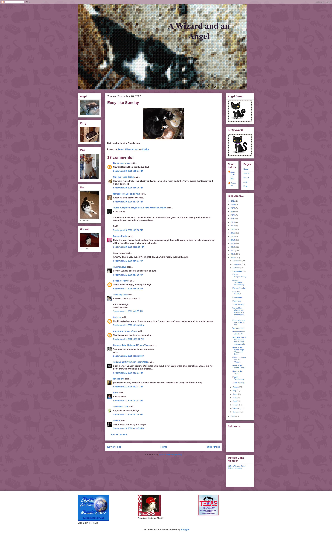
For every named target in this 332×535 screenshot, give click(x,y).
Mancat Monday (239, 288)
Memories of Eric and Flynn (126, 194)
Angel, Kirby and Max (233, 175)
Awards (246, 173)
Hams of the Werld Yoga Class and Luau (238, 350)
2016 (233, 233)
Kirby (245, 186)
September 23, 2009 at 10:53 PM (128, 428)
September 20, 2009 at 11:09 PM (128, 247)
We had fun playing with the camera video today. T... (238, 312)
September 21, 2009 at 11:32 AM (128, 339)
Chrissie (117, 317)
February (237, 408)
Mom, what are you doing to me (238, 322)
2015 (233, 236)
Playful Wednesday (238, 378)
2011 (233, 250)
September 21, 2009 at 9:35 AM (128, 289)
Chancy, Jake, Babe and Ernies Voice (131, 345)
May (235, 398)
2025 (233, 201)
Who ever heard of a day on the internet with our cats (239, 340)
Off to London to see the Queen (239, 360)
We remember (238, 328)
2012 (233, 247)
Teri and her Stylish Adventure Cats (130, 362)
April (235, 401)
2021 (233, 215)
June (235, 394)
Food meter (237, 297)
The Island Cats (120, 406)
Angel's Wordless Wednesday (238, 282)
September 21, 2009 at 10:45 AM (128, 325)
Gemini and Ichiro (121, 163)
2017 (233, 229)
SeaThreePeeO (120, 281)
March (236, 405)
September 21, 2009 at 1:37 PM (128, 387)
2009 (233, 258)
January (236, 412)
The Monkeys (119, 267)
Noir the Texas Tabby (123, 177)
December (237, 261)
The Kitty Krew (120, 295)
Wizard (246, 178)
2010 (233, 254)
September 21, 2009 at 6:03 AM (128, 261)
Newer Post (114, 446)
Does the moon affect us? (238, 333)
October (236, 268)
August (236, 387)
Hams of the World (237, 372)
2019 (233, 222)
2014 (233, 240)
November (237, 264)
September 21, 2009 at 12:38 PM (128, 356)
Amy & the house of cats (125, 331)
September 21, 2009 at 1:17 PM (128, 373)
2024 (233, 204)
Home (163, 446)
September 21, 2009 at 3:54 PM (128, 414)
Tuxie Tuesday (238, 304)
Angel (245, 182)
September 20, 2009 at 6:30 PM (128, 188)
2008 (233, 416)
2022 (233, 212)
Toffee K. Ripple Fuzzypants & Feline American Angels (139, 208)
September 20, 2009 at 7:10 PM (128, 202)
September (238, 271)
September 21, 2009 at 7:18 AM (128, 275)
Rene (115, 393)
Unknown (233, 184)
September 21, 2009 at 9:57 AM (128, 311)
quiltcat (116, 420)
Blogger (185, 530)
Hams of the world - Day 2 (238, 366)
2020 (233, 219)
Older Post (213, 446)
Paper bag (236, 301)
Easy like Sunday (236, 293)
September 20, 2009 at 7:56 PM (128, 230)
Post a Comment (118, 434)
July (235, 391)
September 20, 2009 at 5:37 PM (128, 171)
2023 (233, 208)
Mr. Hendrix (118, 379)
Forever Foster (120, 236)
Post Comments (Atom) (170, 454)
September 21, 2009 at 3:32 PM (128, 400)
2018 (233, 226)
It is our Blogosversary (239, 275)
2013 (233, 243)
